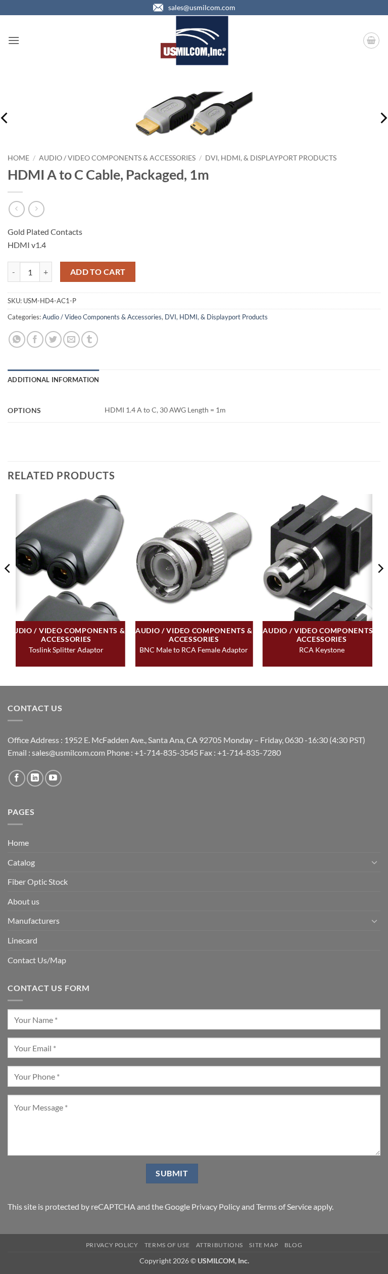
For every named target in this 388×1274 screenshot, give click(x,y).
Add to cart (98, 271)
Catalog (21, 862)
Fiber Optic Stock (38, 881)
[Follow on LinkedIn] (35, 778)
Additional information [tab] (54, 380)
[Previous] (8, 589)
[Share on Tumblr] (89, 339)
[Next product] (16, 209)
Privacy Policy (215, 1206)
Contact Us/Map (37, 960)
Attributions (219, 1245)
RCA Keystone (322, 649)
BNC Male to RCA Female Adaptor (193, 649)
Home (18, 158)
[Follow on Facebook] (17, 778)
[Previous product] (36, 209)
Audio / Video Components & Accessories (117, 158)
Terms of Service (284, 1206)
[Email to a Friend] (71, 339)
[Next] (379, 589)
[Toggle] (374, 862)
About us (23, 901)
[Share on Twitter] (53, 339)
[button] (14, 40)
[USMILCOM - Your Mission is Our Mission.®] (194, 40)
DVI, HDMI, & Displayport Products (270, 158)
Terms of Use (166, 1245)
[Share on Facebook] (35, 339)
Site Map (263, 1245)
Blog (293, 1245)
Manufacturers (34, 920)
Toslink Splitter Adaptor (66, 649)
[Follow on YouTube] (53, 778)
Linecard (22, 940)
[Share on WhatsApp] (17, 339)
